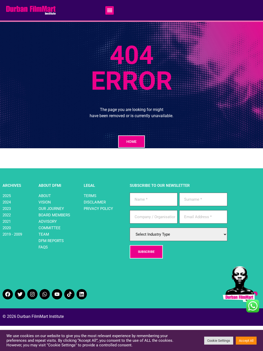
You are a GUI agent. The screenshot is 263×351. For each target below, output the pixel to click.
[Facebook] (8, 294)
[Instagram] (32, 294)
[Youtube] (57, 294)
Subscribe (146, 252)
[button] (109, 10)
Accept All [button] (246, 341)
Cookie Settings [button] (218, 341)
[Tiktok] (69, 294)
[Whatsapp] (45, 294)
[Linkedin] (82, 294)
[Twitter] (20, 294)
